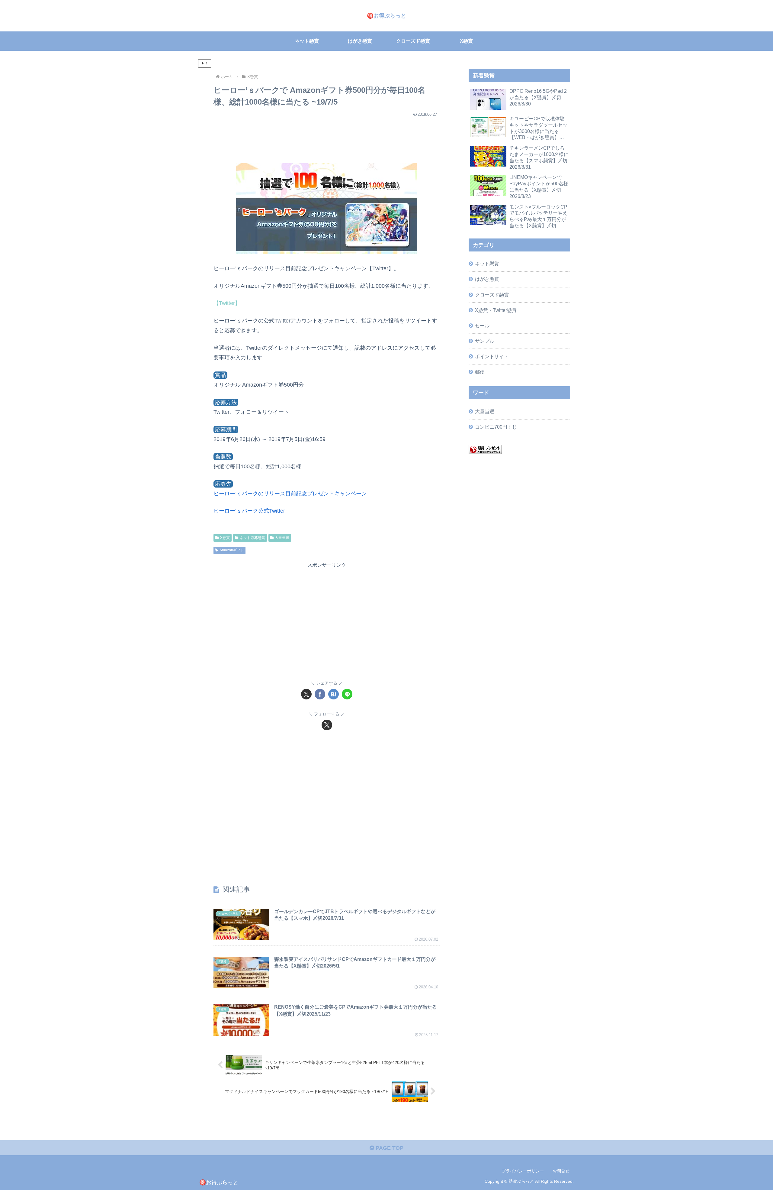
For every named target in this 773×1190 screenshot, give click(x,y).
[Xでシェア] (306, 694)
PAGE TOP (388, 1148)
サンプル (484, 341)
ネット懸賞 (487, 263)
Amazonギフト (232, 550)
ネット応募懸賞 (252, 538)
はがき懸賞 (487, 279)
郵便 (480, 372)
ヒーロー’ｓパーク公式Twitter (249, 511)
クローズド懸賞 (492, 294)
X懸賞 (225, 538)
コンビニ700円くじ (496, 427)
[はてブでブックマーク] (333, 694)
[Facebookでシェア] (320, 694)
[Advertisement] (326, 137)
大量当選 (282, 538)
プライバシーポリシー (523, 1171)
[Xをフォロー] (327, 725)
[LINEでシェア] (347, 694)
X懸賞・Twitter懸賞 (496, 310)
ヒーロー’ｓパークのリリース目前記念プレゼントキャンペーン (290, 494)
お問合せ (561, 1171)
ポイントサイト (492, 356)
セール (482, 325)
